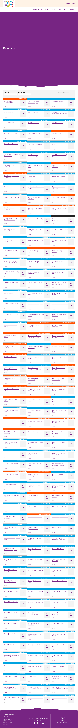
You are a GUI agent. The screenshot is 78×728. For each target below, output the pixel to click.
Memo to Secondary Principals (57, 432)
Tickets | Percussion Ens (10, 623)
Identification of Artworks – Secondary (35, 389)
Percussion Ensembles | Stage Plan (34, 485)
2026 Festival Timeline (34, 112)
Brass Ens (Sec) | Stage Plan (11, 197)
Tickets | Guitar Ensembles (59, 602)
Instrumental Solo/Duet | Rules (35, 411)
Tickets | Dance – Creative (11, 591)
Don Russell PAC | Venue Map (35, 294)
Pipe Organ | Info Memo (59, 506)
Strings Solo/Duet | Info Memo (34, 549)
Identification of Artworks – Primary (11, 389)
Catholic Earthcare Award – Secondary (59, 208)
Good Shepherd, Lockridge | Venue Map (36, 347)
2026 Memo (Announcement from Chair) (60, 112)
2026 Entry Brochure (58, 101)
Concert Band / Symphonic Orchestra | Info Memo (35, 262)
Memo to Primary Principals (35, 432)
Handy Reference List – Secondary (10, 378)
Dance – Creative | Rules (35, 283)
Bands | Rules (32, 176)
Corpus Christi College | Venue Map (34, 272)
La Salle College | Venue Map (59, 411)
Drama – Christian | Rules (11, 304)
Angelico (54, 9)
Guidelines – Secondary (10, 357)
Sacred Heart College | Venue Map (10, 517)
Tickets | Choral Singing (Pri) (35, 570)
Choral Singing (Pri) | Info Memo (11, 240)
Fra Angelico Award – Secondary (9, 346)
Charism (62, 9)
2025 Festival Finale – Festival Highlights (34, 102)
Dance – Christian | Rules (11, 282)
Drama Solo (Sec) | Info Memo (10, 325)
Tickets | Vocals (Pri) (9, 644)
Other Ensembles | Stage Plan (35, 464)
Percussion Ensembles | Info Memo (10, 485)
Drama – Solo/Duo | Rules (11, 314)
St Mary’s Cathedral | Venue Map (36, 538)
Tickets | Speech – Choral (11, 634)
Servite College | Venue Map (60, 517)
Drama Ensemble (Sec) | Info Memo (59, 315)
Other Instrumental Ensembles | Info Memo (59, 464)
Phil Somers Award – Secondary (58, 496)
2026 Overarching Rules (10, 122)
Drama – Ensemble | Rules (35, 304)
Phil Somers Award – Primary (33, 496)
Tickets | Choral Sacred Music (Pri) (58, 560)
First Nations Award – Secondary (58, 325)
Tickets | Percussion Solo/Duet (33, 624)
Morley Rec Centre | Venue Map (35, 443)
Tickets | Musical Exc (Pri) (11, 612)
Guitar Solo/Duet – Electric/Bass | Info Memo (35, 368)
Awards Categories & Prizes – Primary (59, 166)
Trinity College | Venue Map (11, 666)
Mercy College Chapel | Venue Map (10, 442)
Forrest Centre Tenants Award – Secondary (34, 336)
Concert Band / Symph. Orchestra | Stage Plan (10, 261)
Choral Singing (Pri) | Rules (35, 240)
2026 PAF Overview (57, 123)
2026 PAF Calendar (33, 123)
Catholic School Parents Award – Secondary (10, 219)
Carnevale (70, 9)
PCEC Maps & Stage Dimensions (57, 475)
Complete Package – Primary (33, 251)
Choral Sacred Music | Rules (60, 229)
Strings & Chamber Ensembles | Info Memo (59, 538)
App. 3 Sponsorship (57, 144)
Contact (73, 3)
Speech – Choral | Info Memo (10, 527)
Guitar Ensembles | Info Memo (34, 357)
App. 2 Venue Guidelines (35, 144)
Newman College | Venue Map (35, 453)
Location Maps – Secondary (35, 421)
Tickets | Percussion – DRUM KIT (58, 613)
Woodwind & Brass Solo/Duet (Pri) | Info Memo (35, 688)
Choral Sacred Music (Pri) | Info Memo (11, 229)
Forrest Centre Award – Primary (10, 336)
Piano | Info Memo (33, 506)
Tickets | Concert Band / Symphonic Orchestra (10, 581)
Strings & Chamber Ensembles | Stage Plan (10, 549)
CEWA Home (68, 3)
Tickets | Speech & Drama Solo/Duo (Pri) (35, 634)
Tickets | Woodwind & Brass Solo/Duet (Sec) (35, 656)
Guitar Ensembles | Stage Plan (59, 357)
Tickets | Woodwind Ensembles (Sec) (57, 656)
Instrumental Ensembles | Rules (11, 410)
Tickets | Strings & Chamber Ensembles (60, 634)
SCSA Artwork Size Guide (35, 517)
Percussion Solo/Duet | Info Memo (11, 496)
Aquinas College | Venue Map (35, 166)
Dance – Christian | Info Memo (58, 272)
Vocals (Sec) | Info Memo (11, 676)
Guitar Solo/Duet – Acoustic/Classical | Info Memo (10, 369)
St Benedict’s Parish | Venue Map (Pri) (12, 538)
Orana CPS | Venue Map (11, 463)
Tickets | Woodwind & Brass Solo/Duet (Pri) (11, 655)
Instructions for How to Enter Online (58, 400)
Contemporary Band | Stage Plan (12, 272)
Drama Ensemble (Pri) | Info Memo (36, 315)
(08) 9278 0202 (6, 724)
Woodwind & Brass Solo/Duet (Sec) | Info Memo (60, 688)
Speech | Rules (56, 527)
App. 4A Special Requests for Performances (12, 155)
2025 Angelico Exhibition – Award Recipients (11, 102)
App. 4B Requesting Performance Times (33, 155)
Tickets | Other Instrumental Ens (33, 613)
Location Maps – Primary (11, 421)
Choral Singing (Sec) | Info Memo (59, 240)
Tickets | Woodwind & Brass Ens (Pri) (60, 645)
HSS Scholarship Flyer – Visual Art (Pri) (34, 379)
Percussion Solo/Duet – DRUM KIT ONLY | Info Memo (58, 486)
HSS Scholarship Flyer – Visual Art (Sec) (58, 379)
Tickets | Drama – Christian (35, 591)
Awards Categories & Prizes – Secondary (11, 176)
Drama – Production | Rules (60, 304)
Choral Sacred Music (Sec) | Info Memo (35, 230)
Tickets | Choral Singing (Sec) (58, 570)
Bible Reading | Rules (10, 186)
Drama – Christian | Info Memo (59, 294)
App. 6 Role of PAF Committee (9, 165)
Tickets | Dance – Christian (59, 581)
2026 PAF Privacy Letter (10, 133)
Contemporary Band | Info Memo (59, 262)
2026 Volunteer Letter (34, 133)
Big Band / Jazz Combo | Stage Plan (58, 187)
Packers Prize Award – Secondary (34, 475)
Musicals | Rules (8, 453)
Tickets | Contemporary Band (34, 581)
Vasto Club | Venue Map (35, 666)
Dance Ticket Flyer (9, 293)
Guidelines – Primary (58, 346)
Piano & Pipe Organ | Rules (11, 506)
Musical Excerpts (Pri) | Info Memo (59, 443)
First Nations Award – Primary (34, 325)
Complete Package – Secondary (57, 251)
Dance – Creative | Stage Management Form (59, 283)
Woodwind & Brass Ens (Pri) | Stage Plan (59, 677)
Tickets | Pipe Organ (57, 623)
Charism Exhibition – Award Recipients (59, 219)
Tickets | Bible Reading (58, 549)
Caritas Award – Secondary (59, 197)
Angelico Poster (56, 133)
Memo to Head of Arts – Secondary (10, 432)
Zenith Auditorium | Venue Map (59, 698)
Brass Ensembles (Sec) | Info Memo (34, 198)
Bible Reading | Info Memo (59, 176)
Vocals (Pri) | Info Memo (59, 666)
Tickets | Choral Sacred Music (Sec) (10, 570)
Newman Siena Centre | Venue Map (59, 453)
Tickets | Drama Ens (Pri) (59, 591)
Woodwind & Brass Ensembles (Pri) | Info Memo (10, 688)
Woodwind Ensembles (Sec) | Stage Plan (35, 698)
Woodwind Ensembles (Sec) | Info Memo (11, 698)
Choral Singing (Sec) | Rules (11, 250)
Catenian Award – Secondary (9, 208)
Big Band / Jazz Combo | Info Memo (36, 187)
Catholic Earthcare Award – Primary (35, 208)
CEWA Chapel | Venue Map (35, 219)
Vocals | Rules (32, 677)
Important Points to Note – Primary (11, 400)
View (6, 106)
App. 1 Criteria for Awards (11, 144)
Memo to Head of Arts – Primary (58, 421)
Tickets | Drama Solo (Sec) (35, 602)
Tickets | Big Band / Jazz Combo (10, 559)
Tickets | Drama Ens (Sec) (11, 602)
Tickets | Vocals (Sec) (34, 645)
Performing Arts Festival (41, 9)
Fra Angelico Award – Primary (58, 336)
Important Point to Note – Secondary (59, 389)
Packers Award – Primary (11, 474)
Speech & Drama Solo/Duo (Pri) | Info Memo (35, 528)
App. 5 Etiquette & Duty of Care (59, 155)
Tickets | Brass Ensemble (35, 559)
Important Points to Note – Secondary (35, 400)
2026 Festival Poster (9, 112)
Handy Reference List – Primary (58, 368)
